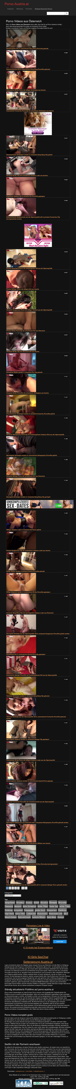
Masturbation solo (55, 913)
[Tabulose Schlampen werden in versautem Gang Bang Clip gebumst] (38, 686)
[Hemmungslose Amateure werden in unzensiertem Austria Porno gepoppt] (38, 771)
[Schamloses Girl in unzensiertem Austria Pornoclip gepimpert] (38, 644)
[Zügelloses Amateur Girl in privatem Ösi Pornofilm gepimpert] (38, 186)
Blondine (44, 902)
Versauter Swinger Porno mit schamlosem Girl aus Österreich (25, 476)
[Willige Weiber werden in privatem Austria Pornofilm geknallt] (38, 561)
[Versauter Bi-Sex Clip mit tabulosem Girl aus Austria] (38, 341)
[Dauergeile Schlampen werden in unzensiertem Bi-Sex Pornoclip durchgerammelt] (38, 854)
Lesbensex (31, 913)
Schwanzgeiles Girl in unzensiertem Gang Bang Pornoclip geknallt (27, 48)
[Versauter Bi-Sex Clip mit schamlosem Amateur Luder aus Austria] (38, 165)
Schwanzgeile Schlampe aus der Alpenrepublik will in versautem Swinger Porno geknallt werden (36, 885)
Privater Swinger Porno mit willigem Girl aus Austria (22, 289)
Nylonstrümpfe (24, 917)
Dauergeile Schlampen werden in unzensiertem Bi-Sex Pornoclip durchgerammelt (32, 864)
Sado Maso (51, 917)
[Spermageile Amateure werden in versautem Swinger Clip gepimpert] (38, 729)
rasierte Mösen (38, 917)
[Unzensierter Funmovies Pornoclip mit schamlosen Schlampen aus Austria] (38, 101)
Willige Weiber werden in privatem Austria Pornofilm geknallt (25, 571)
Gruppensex (52, 910)
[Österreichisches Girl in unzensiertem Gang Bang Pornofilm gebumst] (38, 59)
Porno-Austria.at (17, 3)
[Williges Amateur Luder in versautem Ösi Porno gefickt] (38, 520)
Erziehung (9, 910)
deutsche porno (38, 1071)
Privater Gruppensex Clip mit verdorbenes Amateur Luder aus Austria (28, 550)
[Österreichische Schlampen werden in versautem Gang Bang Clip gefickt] (38, 145)
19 (23, 888)
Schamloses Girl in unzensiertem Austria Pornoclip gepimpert (25, 654)
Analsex (29, 902)
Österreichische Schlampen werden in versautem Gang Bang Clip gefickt (29, 155)
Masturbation (42, 913)
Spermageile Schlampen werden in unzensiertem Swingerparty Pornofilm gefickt (31, 455)
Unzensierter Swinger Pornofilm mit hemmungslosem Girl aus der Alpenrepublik (31, 675)
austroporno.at (20, 1071)
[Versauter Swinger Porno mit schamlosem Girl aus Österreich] (38, 466)
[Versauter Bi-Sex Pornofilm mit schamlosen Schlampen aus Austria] (38, 383)
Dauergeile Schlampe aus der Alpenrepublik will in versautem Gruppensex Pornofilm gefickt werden (38, 634)
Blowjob (53, 902)
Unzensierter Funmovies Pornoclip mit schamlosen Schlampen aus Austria (30, 111)
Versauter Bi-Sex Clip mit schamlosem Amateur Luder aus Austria (27, 175)
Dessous (9, 906)
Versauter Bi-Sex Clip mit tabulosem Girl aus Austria (22, 351)
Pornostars (29, 9)
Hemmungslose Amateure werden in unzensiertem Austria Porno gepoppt (29, 781)
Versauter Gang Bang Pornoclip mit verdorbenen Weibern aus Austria (28, 843)
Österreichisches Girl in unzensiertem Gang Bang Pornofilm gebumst (28, 69)
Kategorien (10, 9)
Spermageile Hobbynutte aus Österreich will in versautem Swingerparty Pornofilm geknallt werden (37, 822)
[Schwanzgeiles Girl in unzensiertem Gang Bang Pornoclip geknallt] (38, 38)
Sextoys (61, 917)
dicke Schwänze (29, 906)
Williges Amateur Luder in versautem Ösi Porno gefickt (23, 530)
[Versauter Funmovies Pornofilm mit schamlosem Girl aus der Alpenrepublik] (38, 792)
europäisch (18, 910)
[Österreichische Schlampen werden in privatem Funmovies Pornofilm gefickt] (38, 404)
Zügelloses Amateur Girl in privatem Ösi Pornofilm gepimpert (25, 196)
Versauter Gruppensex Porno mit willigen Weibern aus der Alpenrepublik (29, 310)
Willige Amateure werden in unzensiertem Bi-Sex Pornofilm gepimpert (28, 592)
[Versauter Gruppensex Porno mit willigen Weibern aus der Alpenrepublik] (38, 300)
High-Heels (9, 913)
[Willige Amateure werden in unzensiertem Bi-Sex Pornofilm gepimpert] (38, 582)
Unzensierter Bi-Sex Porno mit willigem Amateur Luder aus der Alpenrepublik (30, 760)
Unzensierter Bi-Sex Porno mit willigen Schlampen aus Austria (26, 90)
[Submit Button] (67, 13)
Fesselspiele (28, 910)
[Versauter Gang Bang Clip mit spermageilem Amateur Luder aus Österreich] (38, 603)
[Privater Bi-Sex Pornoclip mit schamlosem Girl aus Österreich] (38, 321)
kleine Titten (20, 913)
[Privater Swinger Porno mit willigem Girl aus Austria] (38, 279)
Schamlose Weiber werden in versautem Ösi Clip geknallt (24, 372)
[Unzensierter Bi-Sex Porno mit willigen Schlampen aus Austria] (38, 80)
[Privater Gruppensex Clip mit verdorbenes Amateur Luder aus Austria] (38, 540)
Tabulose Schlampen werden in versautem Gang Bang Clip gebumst (27, 696)
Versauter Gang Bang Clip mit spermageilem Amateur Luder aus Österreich (30, 613)
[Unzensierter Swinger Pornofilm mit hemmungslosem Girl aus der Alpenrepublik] (38, 665)
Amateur (20, 902)
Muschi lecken (10, 917)
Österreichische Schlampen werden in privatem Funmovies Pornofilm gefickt (30, 414)
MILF (66, 913)
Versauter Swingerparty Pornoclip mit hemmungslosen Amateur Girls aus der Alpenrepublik (35, 434)
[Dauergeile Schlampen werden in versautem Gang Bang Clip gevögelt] (38, 487)
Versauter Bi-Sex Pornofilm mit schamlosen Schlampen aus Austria (27, 393)
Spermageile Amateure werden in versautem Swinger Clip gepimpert (27, 739)
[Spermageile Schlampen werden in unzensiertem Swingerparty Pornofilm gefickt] (38, 445)
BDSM (36, 902)
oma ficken (29, 1071)
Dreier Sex (53, 906)
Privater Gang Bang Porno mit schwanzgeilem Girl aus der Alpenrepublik (29, 268)
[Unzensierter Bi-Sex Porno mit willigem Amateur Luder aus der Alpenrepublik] (38, 750)
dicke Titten (43, 906)
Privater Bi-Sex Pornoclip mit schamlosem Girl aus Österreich (25, 331)
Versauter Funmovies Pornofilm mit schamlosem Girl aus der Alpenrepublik (30, 802)
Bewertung (20, 9)
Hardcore (62, 909)
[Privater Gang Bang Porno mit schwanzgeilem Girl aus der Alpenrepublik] (38, 258)
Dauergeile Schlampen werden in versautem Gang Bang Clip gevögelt (28, 497)
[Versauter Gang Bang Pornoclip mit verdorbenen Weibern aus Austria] (38, 833)
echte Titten (65, 906)
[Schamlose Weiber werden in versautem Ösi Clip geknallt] (38, 362)
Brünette (62, 902)
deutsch (17, 906)
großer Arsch (40, 910)
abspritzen (10, 902)
